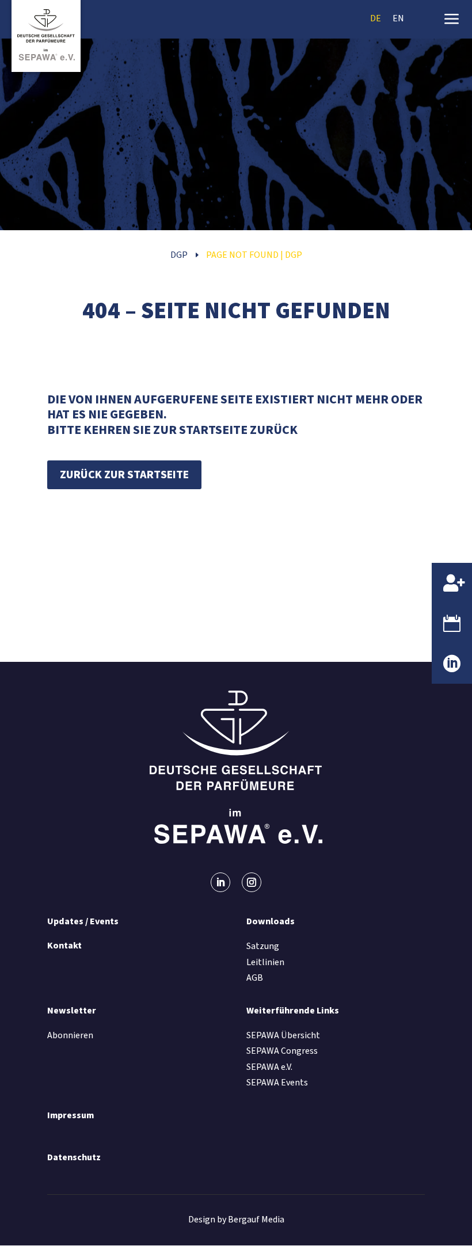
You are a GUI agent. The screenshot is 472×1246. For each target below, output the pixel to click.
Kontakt (64, 945)
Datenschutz (74, 1157)
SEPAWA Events (277, 1082)
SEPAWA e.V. (269, 1067)
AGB (254, 977)
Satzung (262, 946)
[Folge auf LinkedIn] (220, 882)
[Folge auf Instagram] (251, 882)
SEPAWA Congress (282, 1051)
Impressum (70, 1115)
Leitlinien (265, 962)
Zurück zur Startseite (124, 475)
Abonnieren (70, 1035)
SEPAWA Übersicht (283, 1035)
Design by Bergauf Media (236, 1219)
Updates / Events (83, 921)
